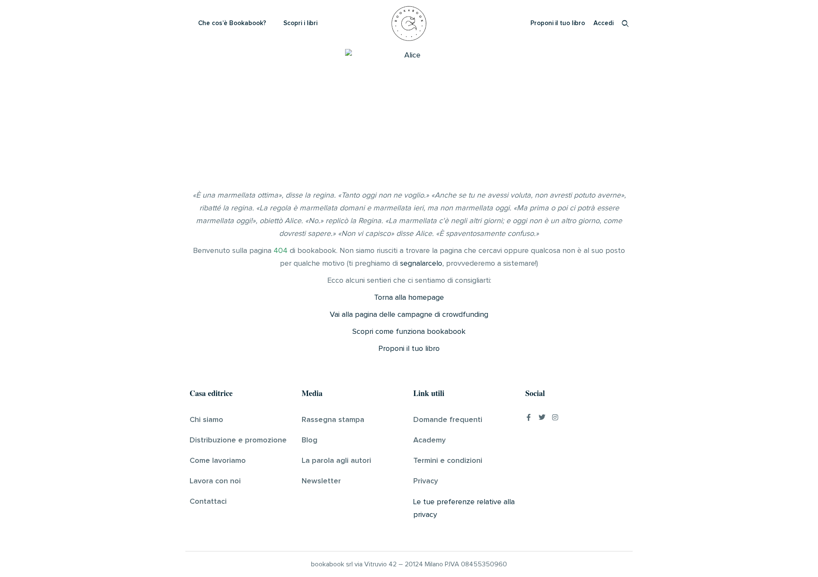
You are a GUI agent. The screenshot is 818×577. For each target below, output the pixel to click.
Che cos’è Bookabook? (232, 23)
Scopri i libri (300, 23)
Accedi (603, 23)
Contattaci (208, 501)
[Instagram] (555, 417)
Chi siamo (206, 420)
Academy (429, 440)
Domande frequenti (447, 420)
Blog (309, 440)
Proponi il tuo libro (557, 23)
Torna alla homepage (409, 297)
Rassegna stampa (333, 420)
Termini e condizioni (447, 461)
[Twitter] (542, 417)
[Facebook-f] (528, 417)
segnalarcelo (421, 263)
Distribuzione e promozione (238, 440)
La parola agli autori (336, 461)
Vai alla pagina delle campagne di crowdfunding (409, 315)
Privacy (425, 481)
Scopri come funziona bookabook (409, 332)
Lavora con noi (215, 481)
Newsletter (321, 481)
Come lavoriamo (218, 461)
